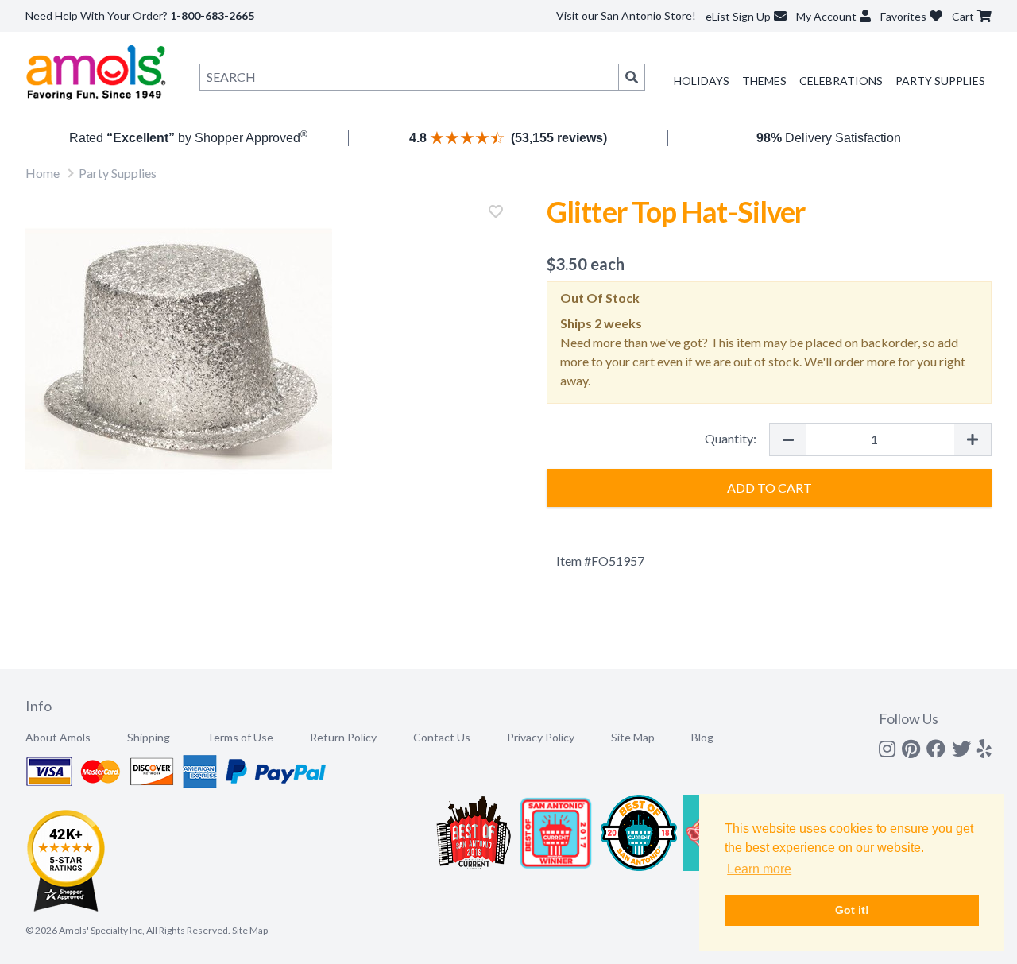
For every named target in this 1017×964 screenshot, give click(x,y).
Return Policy (343, 737)
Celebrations (841, 80)
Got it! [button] (852, 910)
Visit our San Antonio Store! (626, 15)
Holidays (701, 80)
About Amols (58, 737)
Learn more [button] (759, 869)
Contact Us (441, 737)
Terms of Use (240, 737)
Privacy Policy (540, 737)
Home (42, 172)
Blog (702, 737)
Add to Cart (769, 487)
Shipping (148, 737)
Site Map (633, 737)
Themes (764, 80)
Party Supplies (940, 80)
